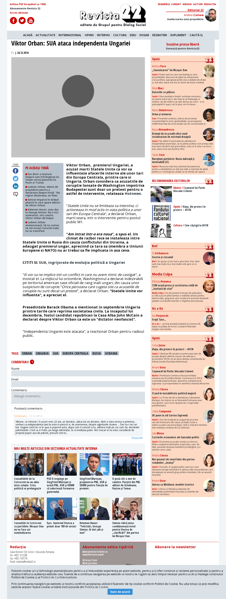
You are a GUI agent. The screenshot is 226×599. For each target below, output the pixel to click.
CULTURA (120, 35)
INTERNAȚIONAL (70, 35)
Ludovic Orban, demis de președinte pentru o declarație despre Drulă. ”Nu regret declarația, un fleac (42, 191)
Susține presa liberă (182, 46)
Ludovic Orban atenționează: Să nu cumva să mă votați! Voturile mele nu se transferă (42, 226)
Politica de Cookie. (97, 587)
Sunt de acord (120, 592)
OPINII (89, 35)
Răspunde (137, 438)
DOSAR (144, 35)
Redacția (210, 4)
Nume (15, 369)
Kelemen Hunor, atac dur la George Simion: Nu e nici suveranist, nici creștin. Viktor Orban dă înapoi (42, 214)
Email (14, 379)
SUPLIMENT (178, 35)
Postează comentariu (28, 408)
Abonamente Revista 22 (25, 8)
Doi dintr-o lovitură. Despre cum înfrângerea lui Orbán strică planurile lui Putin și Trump (42, 178)
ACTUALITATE (45, 35)
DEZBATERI (159, 35)
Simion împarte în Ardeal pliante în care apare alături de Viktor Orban (42, 202)
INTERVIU (103, 35)
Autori (198, 4)
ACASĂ (27, 35)
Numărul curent (169, 4)
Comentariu (19, 390)
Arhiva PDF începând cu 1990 (28, 4)
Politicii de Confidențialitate (59, 577)
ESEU (133, 35)
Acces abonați (19, 12)
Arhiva (187, 4)
